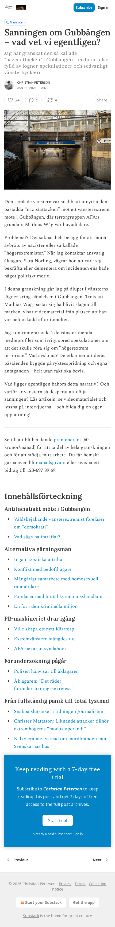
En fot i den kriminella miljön (46, 606)
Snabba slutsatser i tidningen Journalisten (58, 711)
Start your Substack (43, 902)
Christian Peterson (33, 82)
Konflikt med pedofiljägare (43, 569)
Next (97, 860)
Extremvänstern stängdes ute (45, 638)
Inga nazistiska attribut (39, 559)
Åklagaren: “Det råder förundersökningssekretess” (44, 685)
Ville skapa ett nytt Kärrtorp (44, 629)
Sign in (104, 7)
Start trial (57, 820)
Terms (80, 883)
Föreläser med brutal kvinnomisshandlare (58, 596)
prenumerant (67, 439)
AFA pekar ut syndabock (40, 648)
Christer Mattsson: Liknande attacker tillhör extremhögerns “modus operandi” (61, 724)
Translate (16, 22)
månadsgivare (51, 462)
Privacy (65, 883)
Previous (20, 860)
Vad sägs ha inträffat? (37, 536)
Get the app (84, 902)
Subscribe (84, 7)
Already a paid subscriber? (58, 834)
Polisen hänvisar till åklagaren (46, 671)
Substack (31, 915)
